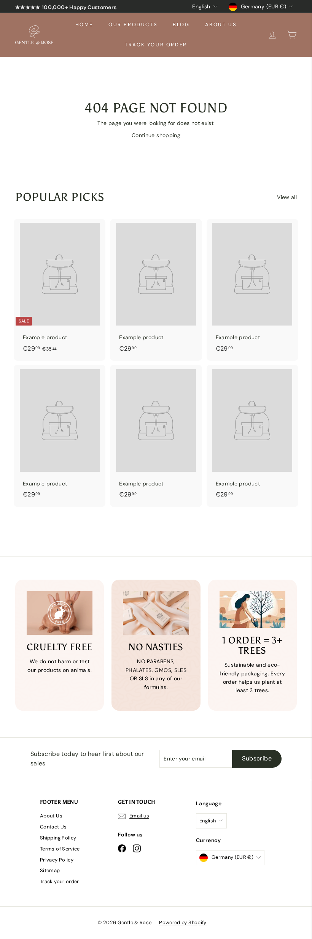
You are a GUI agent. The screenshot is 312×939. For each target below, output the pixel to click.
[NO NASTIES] (156, 613)
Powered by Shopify (182, 922)
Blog (181, 24)
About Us (221, 24)
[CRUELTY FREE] (59, 613)
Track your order (156, 44)
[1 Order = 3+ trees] (252, 609)
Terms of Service (60, 849)
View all (287, 197)
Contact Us (53, 827)
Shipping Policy (58, 838)
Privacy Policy (56, 860)
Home (84, 24)
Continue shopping (156, 135)
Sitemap (50, 870)
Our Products (133, 24)
